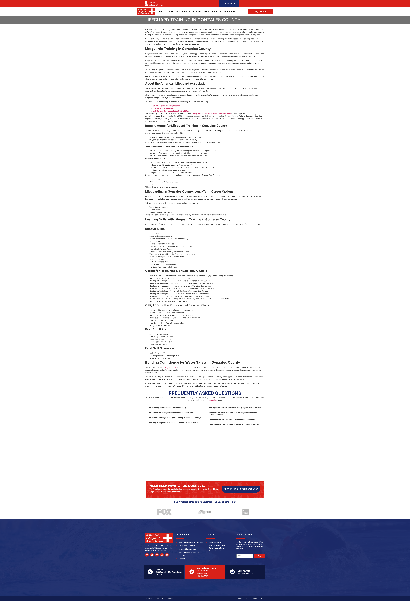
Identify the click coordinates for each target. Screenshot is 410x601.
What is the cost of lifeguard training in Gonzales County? (233, 419)
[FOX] (163, 511)
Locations (197, 11)
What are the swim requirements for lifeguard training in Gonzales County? (232, 413)
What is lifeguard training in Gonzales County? (168, 407)
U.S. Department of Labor (163, 108)
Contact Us (229, 3)
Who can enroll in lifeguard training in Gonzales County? (172, 412)
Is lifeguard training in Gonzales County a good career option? (235, 407)
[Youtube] (157, 555)
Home (161, 11)
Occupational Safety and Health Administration (211, 113)
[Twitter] (147, 555)
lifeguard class (170, 367)
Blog (214, 11)
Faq (220, 11)
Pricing (207, 11)
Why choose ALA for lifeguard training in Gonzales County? (234, 424)
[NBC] (204, 511)
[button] (174, 407)
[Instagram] (162, 555)
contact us (213, 400)
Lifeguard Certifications (176, 11)
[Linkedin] (152, 555)
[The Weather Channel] (244, 511)
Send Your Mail (244, 571)
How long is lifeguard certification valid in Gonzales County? (173, 423)
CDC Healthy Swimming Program (167, 106)
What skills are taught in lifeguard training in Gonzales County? (175, 417)
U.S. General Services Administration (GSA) (171, 111)
